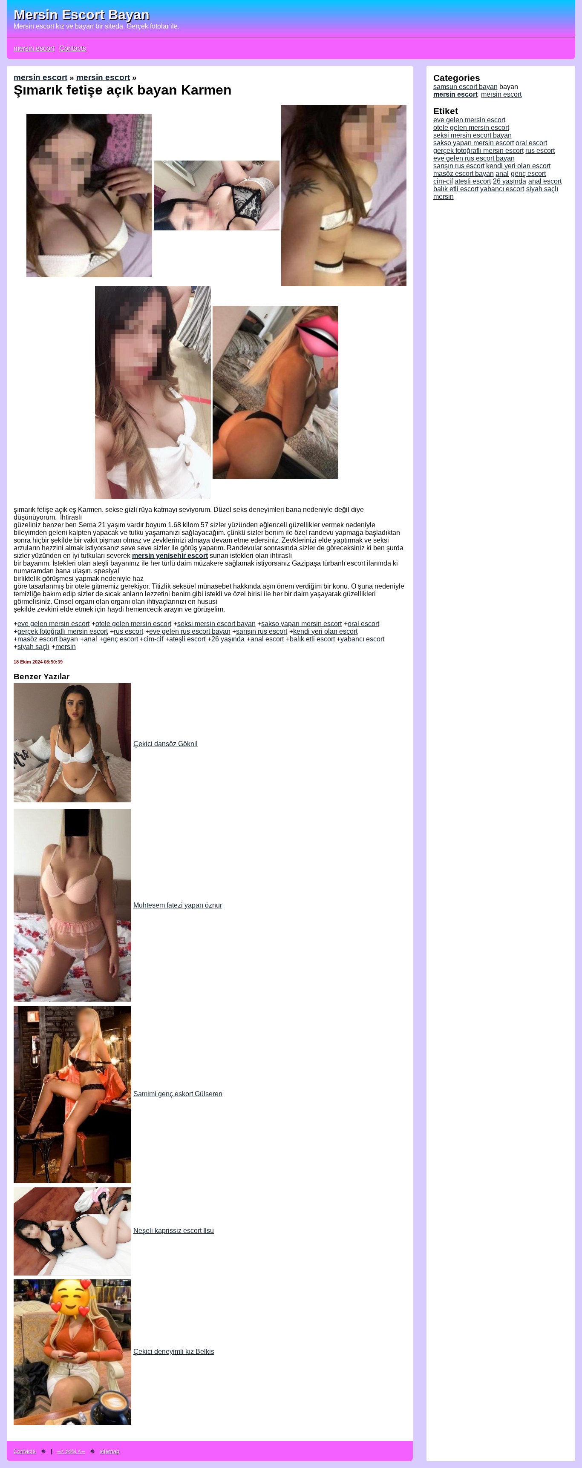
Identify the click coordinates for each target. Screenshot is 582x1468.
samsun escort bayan (465, 86)
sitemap (109, 1451)
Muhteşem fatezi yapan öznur (177, 905)
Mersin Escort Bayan (82, 14)
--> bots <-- (71, 1451)
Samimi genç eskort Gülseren (177, 1093)
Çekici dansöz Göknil (165, 743)
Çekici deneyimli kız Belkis (173, 1351)
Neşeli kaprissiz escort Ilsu (173, 1230)
